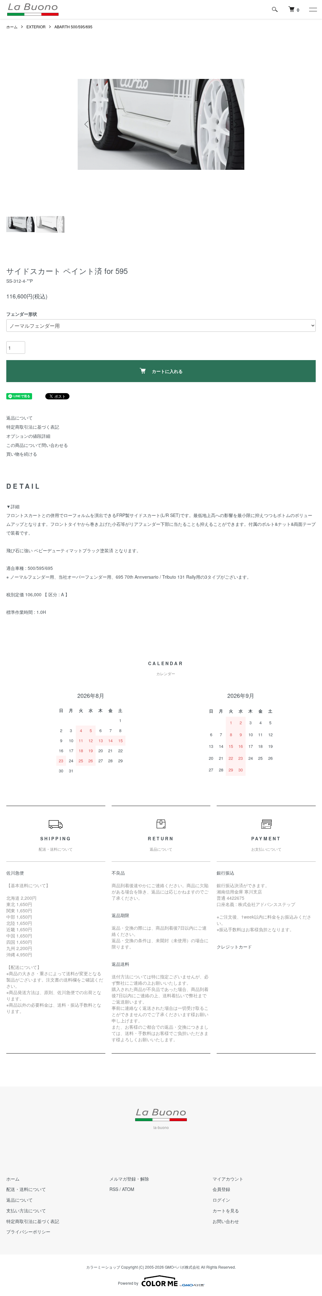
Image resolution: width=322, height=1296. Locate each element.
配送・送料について (26, 1189)
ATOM (128, 1189)
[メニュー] (312, 9)
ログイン (221, 1200)
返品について (19, 417)
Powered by (128, 1283)
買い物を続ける (21, 454)
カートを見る (226, 1210)
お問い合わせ (226, 1221)
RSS (113, 1189)
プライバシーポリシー (28, 1231)
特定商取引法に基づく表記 (32, 427)
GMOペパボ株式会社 (182, 1267)
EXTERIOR (36, 26)
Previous (87, 124)
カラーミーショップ (103, 1267)
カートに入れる (167, 371)
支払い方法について (26, 1210)
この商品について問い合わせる (37, 445)
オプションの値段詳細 (28, 436)
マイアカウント (228, 1179)
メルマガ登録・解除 (129, 1179)
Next (235, 124)
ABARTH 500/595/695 (73, 26)
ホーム (12, 26)
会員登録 (221, 1189)
